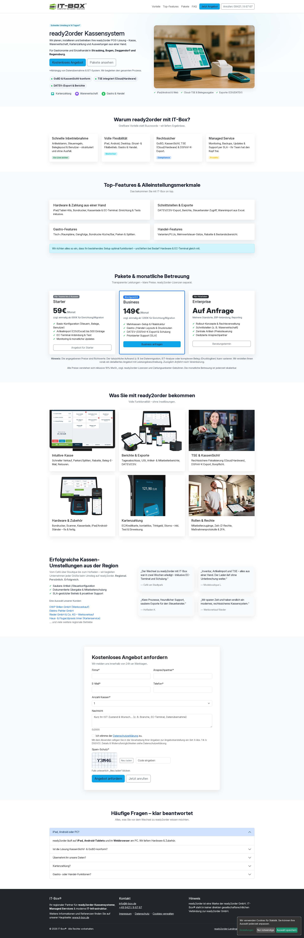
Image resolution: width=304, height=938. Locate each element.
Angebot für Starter (82, 347)
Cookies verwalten (163, 913)
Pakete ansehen (101, 62)
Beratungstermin (221, 343)
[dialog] (269, 926)
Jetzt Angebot (209, 6)
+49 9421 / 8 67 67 (130, 907)
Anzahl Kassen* (101, 697)
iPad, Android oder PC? (66, 831)
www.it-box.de (80, 917)
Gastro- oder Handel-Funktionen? (72, 874)
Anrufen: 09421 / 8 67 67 (238, 6)
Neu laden (126, 760)
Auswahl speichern (287, 930)
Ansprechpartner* (163, 670)
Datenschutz (142, 913)
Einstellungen (246, 930)
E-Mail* (96, 683)
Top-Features (171, 6)
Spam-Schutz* (100, 749)
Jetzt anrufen (138, 779)
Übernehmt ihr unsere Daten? (69, 857)
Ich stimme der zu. (119, 735)
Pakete (185, 6)
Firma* (96, 670)
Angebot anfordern (108, 779)
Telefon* (158, 683)
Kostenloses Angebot (67, 62)
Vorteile (156, 6)
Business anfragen (152, 344)
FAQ (194, 6)
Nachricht (97, 710)
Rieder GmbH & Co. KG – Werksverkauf (71, 614)
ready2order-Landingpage (228, 928)
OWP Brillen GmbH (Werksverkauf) (69, 606)
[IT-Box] (68, 6)
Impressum (125, 913)
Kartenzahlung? (62, 865)
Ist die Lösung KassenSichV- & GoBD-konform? (80, 849)
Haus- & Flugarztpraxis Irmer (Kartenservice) (74, 618)
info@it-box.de (127, 903)
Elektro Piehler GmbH (61, 610)
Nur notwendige (265, 930)
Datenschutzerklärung (125, 735)
